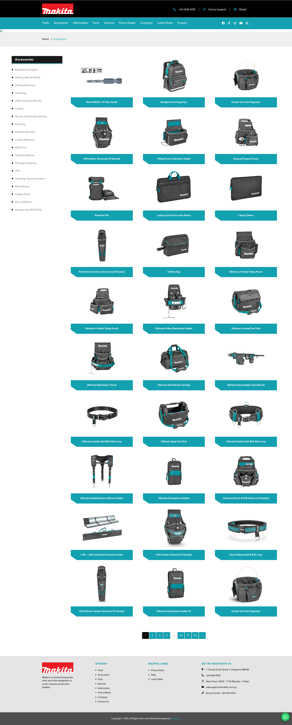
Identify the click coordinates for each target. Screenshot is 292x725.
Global (242, 9)
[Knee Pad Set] (102, 188)
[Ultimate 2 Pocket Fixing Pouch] (246, 245)
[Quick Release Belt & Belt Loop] (246, 528)
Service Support (217, 9)
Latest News (157, 679)
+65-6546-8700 (186, 9)
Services (102, 684)
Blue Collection (23, 202)
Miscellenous (22, 186)
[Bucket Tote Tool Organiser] (246, 75)
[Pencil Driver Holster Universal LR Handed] (102, 584)
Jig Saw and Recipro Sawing (30, 116)
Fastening (20, 93)
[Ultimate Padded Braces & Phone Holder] (102, 471)
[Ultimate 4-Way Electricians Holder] (174, 301)
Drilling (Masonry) (25, 85)
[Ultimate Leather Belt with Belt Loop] (102, 414)
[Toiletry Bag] (174, 245)
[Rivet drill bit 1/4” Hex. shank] (102, 75)
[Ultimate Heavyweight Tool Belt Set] (246, 358)
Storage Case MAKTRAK (28, 210)
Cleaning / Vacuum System (30, 178)
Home (45, 39)
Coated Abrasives (24, 140)
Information (104, 688)
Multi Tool (20, 147)
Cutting (19, 108)
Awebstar (176, 718)
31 (188, 635)
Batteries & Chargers (26, 70)
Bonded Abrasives (25, 132)
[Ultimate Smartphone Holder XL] (174, 584)
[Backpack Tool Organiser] (174, 75)
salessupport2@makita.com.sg (221, 687)
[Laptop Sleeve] (246, 188)
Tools (100, 670)
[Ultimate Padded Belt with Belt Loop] (246, 414)
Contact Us (103, 701)
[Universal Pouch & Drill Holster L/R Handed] (246, 471)
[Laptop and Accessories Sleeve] (174, 188)
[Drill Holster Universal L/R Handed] (102, 132)
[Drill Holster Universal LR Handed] (174, 528)
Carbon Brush (22, 194)
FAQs (153, 675)
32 (195, 635)
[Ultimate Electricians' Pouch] (102, 358)
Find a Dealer (104, 692)
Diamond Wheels (24, 155)
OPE (17, 171)
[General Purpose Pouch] (246, 132)
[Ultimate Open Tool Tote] (174, 414)
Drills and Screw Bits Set (28, 101)
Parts (100, 679)
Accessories (104, 675)
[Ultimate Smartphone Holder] (174, 471)
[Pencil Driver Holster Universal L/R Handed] (102, 245)
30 (181, 635)
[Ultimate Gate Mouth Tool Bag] (174, 358)
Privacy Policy (157, 670)
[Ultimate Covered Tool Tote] (246, 301)
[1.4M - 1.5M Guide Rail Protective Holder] (102, 528)
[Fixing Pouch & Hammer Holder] (174, 132)
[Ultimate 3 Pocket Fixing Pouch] (102, 301)
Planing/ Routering (25, 163)
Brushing (20, 124)
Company (103, 697)
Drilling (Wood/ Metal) (27, 77)
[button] (285, 717)
